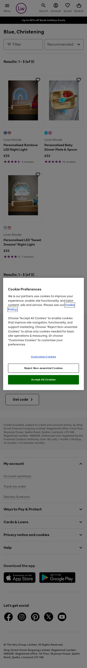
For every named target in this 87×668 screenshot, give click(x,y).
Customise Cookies (43, 356)
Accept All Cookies (43, 379)
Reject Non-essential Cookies (43, 368)
